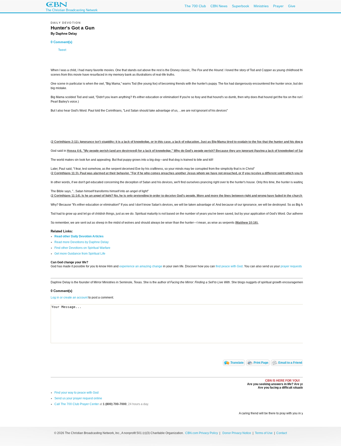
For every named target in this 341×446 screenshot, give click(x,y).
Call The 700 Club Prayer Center (76, 404)
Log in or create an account (69, 297)
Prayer (278, 6)
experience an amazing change (140, 266)
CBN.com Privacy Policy (201, 433)
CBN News (218, 6)
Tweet (62, 50)
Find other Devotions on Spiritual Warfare (82, 248)
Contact (281, 433)
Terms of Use (264, 433)
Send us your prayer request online (78, 398)
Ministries (261, 6)
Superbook (240, 6)
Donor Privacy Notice (236, 433)
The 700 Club (195, 6)
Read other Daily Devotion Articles (79, 236)
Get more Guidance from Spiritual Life (79, 253)
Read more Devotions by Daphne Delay (81, 242)
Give (291, 6)
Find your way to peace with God (76, 392)
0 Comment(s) (61, 42)
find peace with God (229, 266)
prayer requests (291, 266)
